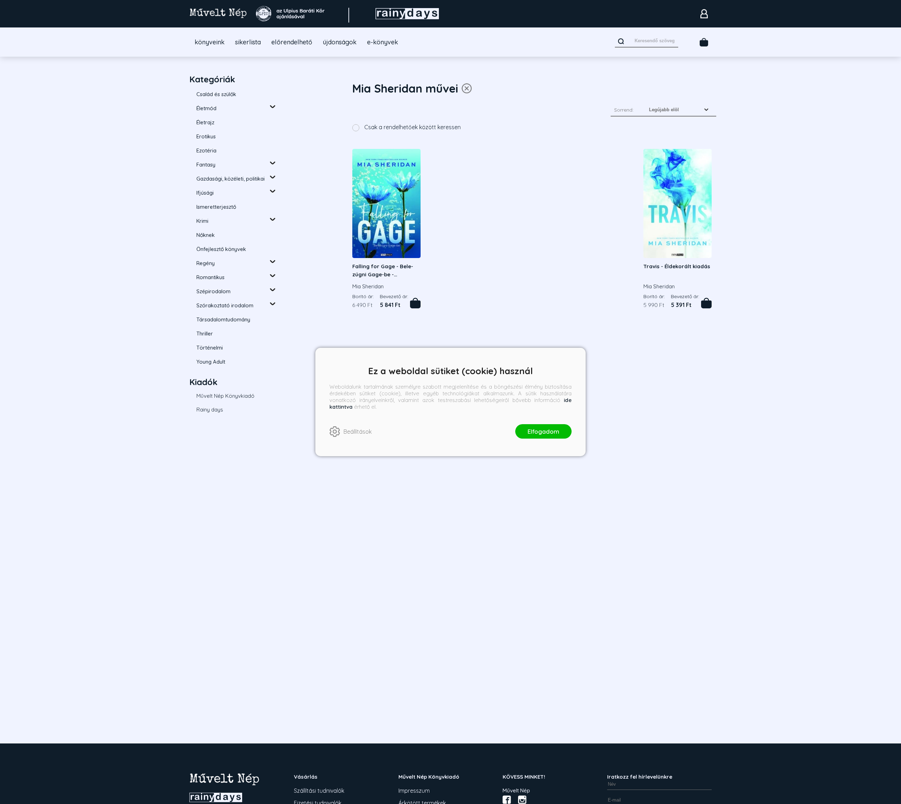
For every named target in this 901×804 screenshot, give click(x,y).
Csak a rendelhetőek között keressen (412, 127)
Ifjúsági (205, 192)
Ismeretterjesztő (216, 206)
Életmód (206, 108)
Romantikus (210, 277)
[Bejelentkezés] (704, 13)
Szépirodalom (213, 291)
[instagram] (522, 800)
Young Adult (210, 361)
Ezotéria (206, 150)
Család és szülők (216, 94)
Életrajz (205, 122)
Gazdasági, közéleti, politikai (230, 178)
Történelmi (209, 347)
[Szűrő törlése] (467, 88)
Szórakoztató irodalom (224, 305)
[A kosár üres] (704, 42)
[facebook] (507, 800)
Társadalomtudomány (223, 319)
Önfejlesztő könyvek (221, 249)
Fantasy (205, 164)
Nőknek (205, 235)
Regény (205, 263)
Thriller (204, 333)
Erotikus (206, 136)
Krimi (202, 221)
